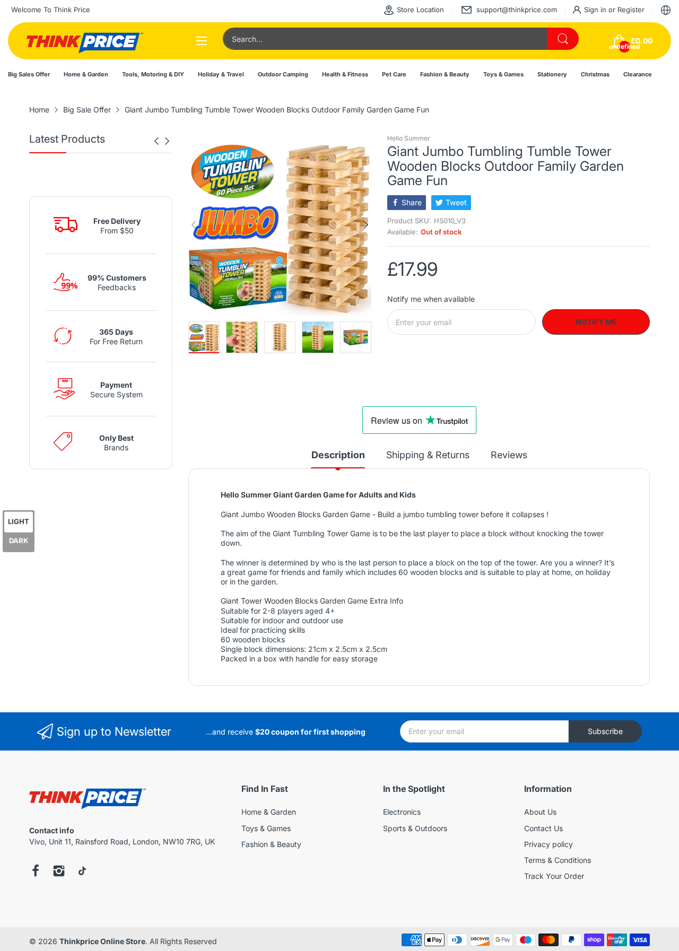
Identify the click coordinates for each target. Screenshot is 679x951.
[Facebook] (35, 872)
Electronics (402, 811)
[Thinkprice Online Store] (85, 41)
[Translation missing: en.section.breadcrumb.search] (563, 39)
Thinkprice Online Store (102, 941)
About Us (540, 811)
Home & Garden (268, 811)
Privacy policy (548, 844)
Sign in (596, 9)
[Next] (156, 141)
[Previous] (167, 141)
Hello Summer (408, 138)
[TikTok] (82, 872)
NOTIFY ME (596, 321)
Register (631, 9)
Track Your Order (554, 875)
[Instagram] (59, 872)
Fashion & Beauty (271, 844)
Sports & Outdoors (415, 828)
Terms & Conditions (557, 860)
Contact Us (543, 828)
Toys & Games (266, 828)
